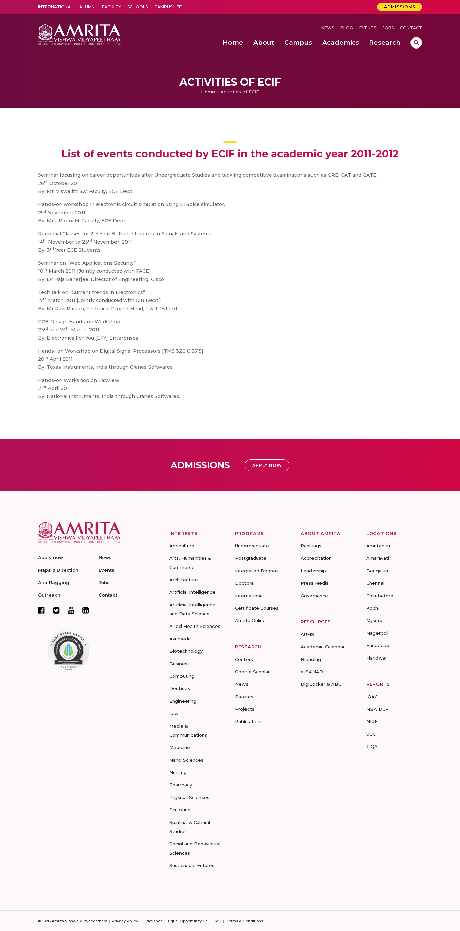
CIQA (372, 746)
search (416, 43)
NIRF (372, 721)
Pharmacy (180, 785)
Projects (244, 709)
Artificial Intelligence (192, 592)
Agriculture (181, 545)
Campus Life (168, 6)
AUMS (307, 634)
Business (179, 663)
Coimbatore (379, 595)
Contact (411, 27)
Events (367, 27)
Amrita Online (250, 620)
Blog (346, 27)
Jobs (388, 27)
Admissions (399, 6)
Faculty (111, 6)
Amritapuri (378, 545)
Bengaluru (378, 570)
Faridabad (377, 645)
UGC (371, 734)
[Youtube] (71, 610)
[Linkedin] (85, 610)
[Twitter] (56, 610)
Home (208, 91)
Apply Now (267, 465)
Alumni (87, 6)
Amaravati (377, 558)
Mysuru (374, 620)
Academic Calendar (323, 646)
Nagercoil (377, 633)
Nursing (178, 772)
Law (174, 713)
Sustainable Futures (192, 865)
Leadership (313, 570)
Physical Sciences (189, 797)
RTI (218, 921)
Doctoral (245, 583)
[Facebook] (41, 610)
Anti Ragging (53, 582)
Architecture (183, 579)
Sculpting (180, 809)
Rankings (311, 545)
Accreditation (316, 558)
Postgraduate (250, 558)
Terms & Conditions (245, 921)
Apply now (50, 557)
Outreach (49, 595)
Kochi (372, 608)
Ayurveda (180, 638)
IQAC (372, 696)
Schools (137, 6)
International (55, 6)
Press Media (315, 583)
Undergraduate (252, 545)
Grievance (153, 921)
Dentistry (179, 688)
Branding (311, 659)
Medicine (179, 747)
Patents (244, 696)
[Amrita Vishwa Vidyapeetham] (79, 34)
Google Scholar (252, 671)
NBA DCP (377, 709)
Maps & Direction (58, 570)
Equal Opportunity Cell (189, 921)
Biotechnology (186, 651)
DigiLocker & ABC (321, 684)
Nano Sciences (186, 760)
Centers (244, 659)
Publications (249, 721)
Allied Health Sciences (194, 626)
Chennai (375, 583)
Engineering (182, 701)
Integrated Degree (256, 570)
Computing (181, 676)
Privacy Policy (125, 921)
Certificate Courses (256, 608)
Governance (314, 595)
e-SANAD (312, 671)
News (327, 27)
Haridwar (376, 658)
